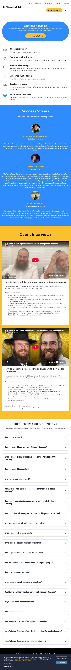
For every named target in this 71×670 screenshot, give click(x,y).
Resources (48, 3)
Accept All (62, 662)
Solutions (37, 3)
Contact (66, 3)
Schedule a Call (53, 10)
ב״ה (66, 10)
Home (30, 3)
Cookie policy (18, 661)
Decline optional (61, 658)
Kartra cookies (27, 661)
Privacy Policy (8, 663)
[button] (65, 437)
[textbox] (35, 137)
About (58, 3)
